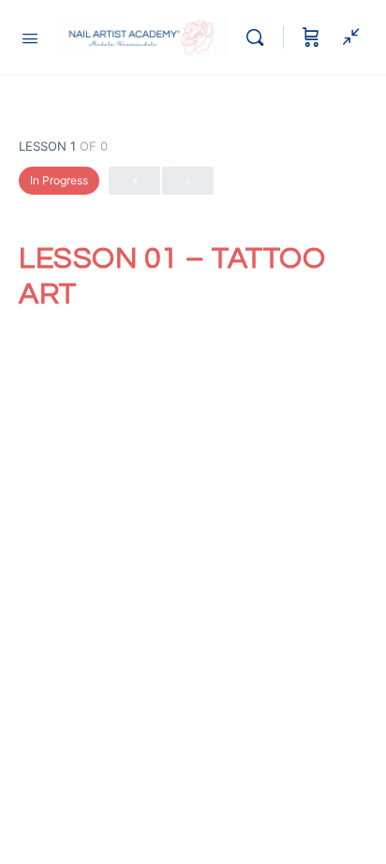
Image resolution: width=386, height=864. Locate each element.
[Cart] (311, 37)
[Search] (259, 37)
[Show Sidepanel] (347, 37)
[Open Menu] (30, 36)
